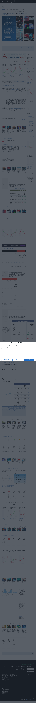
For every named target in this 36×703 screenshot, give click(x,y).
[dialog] (18, 351)
